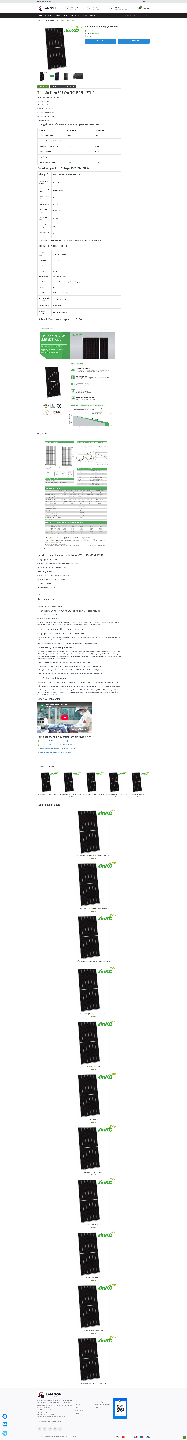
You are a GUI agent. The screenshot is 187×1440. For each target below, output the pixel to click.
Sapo (76, 1437)
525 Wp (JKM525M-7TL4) (68, 748)
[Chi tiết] (45, 797)
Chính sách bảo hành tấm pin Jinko (50, 748)
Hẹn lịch (101, 41)
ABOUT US (48, 15)
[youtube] (55, 1429)
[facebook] (45, 1429)
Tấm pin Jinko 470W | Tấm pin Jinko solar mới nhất (74, 794)
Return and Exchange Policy (102, 1405)
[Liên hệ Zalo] (131, 1408)
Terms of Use (98, 1407)
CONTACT (84, 15)
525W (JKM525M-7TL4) (66, 745)
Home (77, 1399)
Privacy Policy (98, 1399)
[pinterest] (60, 1429)
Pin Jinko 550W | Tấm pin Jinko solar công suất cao (119, 794)
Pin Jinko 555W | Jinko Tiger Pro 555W (93, 1172)
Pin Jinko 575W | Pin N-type (93, 1278)
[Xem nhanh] (50, 797)
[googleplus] (50, 1429)
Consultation (79, 1410)
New (76, 1407)
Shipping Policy (98, 1402)
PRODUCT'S (57, 15)
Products (77, 1405)
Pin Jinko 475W (93, 1119)
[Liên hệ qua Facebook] (4, 1416)
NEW (65, 15)
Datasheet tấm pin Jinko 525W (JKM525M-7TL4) (54, 741)
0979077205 (134, 41)
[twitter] (39, 1429)
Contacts (77, 1413)
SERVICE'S (92, 15)
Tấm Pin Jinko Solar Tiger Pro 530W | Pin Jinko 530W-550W (53, 794)
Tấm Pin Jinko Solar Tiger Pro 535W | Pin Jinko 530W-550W (99, 794)
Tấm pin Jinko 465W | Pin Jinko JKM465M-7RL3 (93, 1383)
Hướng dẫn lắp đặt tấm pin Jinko (50, 745)
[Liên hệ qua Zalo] (4, 1424)
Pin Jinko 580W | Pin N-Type (93, 1225)
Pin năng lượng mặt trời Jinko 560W (94, 1330)
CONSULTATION (74, 15)
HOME (41, 15)
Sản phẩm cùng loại (46, 767)
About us (77, 1402)
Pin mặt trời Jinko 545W (139, 794)
